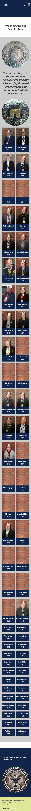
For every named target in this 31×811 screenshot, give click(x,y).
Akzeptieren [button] (15, 808)
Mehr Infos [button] (5, 804)
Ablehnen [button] (6, 808)
